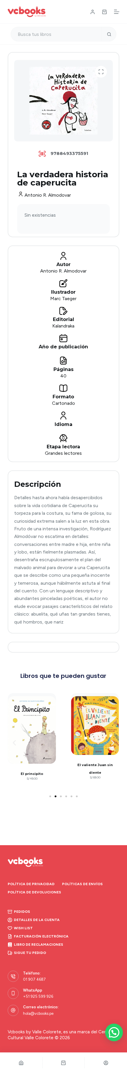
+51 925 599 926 (38, 996)
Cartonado (63, 403)
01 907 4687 (34, 979)
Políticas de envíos (82, 884)
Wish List (23, 928)
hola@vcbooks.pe (38, 1013)
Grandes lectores (63, 453)
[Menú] (116, 11)
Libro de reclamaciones (38, 944)
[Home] (21, 1062)
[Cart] (64, 1062)
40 (63, 376)
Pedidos (22, 912)
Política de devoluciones (34, 892)
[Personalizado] (106, 1062)
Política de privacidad (31, 884)
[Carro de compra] (104, 12)
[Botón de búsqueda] (109, 34)
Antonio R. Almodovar (48, 195)
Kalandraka (63, 326)
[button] (101, 72)
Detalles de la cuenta (37, 920)
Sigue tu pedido (30, 953)
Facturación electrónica (41, 936)
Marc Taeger (63, 298)
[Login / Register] (92, 12)
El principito (32, 774)
